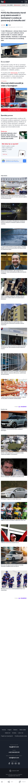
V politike (24, 5)
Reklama (15, 729)
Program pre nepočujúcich (7, 736)
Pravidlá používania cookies (21, 736)
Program (9, 729)
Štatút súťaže (23, 729)
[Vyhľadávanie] (22, 1)
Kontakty (14, 732)
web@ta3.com (14, 757)
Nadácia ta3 (7, 732)
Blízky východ (17, 5)
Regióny (3, 10)
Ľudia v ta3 (20, 732)
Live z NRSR (9, 5)
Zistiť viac (5, 154)
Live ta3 (4, 5)
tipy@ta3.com (14, 747)
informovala (14, 72)
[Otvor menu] (26, 2)
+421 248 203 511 (14, 752)
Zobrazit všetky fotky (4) (14, 109)
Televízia (4, 729)
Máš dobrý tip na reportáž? (10, 144)
